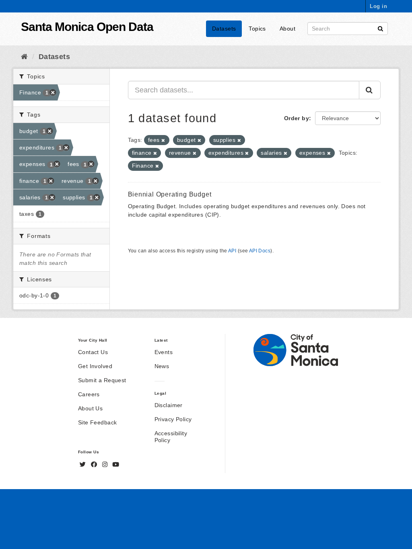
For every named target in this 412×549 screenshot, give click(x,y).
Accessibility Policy (170, 436)
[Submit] (380, 28)
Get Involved (95, 366)
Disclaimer (168, 405)
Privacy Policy (173, 419)
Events (163, 352)
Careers (89, 394)
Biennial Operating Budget (170, 194)
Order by (296, 118)
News (161, 366)
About (287, 28)
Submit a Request (102, 380)
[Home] (24, 57)
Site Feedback (97, 422)
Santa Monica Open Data (87, 26)
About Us (90, 408)
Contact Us (93, 352)
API (232, 251)
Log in (378, 6)
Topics (257, 28)
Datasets (224, 28)
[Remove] (163, 140)
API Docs (259, 251)
